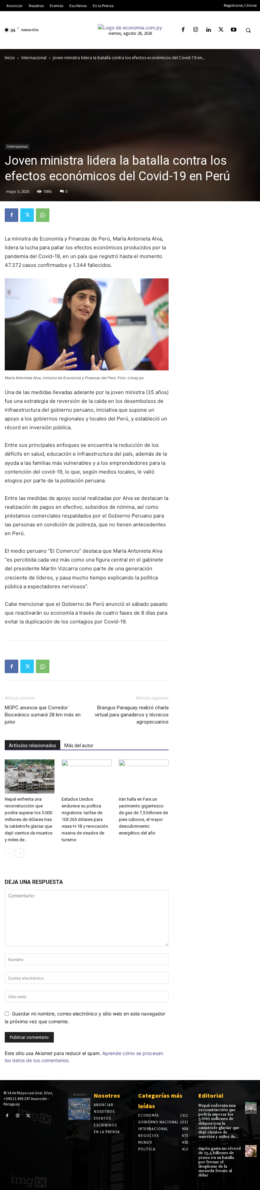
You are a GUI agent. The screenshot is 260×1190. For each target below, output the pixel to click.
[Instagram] (195, 30)
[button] (248, 30)
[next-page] (20, 853)
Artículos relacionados (32, 745)
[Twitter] (220, 30)
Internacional (33, 58)
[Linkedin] (208, 30)
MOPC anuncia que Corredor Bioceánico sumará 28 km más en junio (43, 715)
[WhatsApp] (42, 215)
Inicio (10, 58)
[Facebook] (183, 30)
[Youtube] (233, 30)
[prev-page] (9, 853)
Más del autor (78, 745)
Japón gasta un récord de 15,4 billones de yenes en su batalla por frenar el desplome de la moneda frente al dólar (219, 1162)
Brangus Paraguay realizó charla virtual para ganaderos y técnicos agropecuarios (132, 715)
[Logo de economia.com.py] (130, 27)
